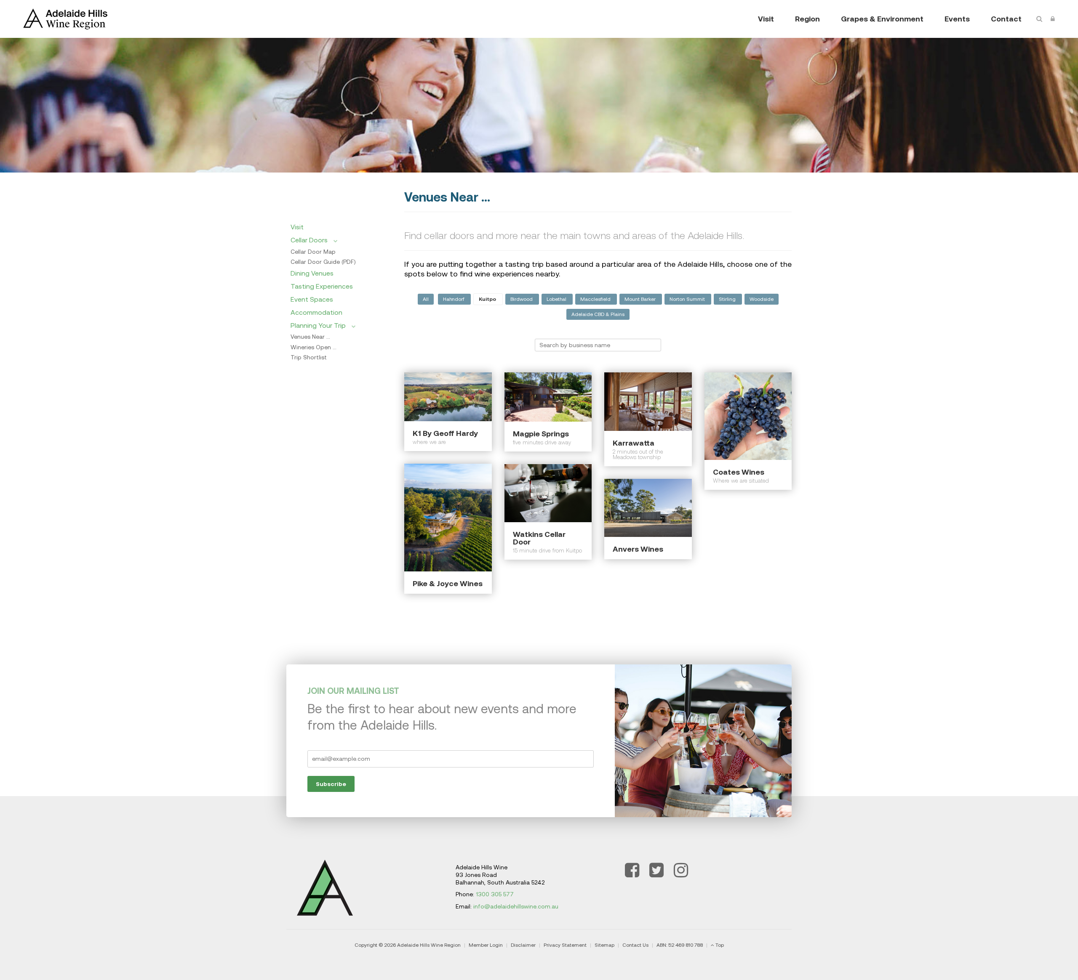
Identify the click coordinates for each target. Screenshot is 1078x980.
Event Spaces (312, 299)
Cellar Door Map (313, 251)
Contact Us (635, 945)
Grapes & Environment (882, 18)
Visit (766, 18)
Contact (1006, 18)
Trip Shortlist (309, 357)
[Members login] (1052, 19)
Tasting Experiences (322, 286)
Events (957, 18)
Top (719, 945)
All (426, 299)
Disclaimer (523, 945)
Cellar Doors (310, 240)
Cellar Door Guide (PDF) (323, 261)
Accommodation (316, 312)
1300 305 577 (495, 894)
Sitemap (604, 945)
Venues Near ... (310, 336)
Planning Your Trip (319, 325)
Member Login (486, 945)
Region (807, 18)
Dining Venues (312, 273)
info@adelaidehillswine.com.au (515, 906)
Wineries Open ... (313, 347)
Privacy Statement (565, 945)
